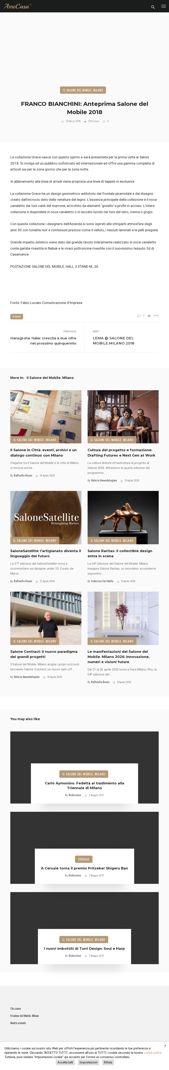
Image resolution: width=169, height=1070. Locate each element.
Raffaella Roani (23, 475)
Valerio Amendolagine (104, 480)
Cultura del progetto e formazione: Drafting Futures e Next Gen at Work (121, 452)
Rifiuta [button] (108, 1062)
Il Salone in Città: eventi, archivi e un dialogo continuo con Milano (43, 452)
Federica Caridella (102, 581)
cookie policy (152, 1053)
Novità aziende (18, 1023)
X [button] (165, 1045)
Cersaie (83, 859)
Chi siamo (15, 1008)
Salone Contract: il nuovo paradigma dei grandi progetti (43, 654)
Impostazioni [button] (88, 1062)
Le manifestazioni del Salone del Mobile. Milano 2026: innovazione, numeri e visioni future (118, 656)
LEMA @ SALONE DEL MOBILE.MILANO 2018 (113, 340)
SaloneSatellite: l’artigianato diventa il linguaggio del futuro (45, 553)
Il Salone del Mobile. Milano (83, 90)
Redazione (75, 795)
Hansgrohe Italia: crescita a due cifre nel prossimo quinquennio (43, 340)
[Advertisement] (84, 55)
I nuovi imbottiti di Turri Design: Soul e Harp (84, 948)
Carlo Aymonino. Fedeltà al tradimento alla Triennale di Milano (84, 785)
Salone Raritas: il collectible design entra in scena (120, 553)
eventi (17, 316)
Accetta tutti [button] (65, 1062)
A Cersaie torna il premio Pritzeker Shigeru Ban (84, 868)
